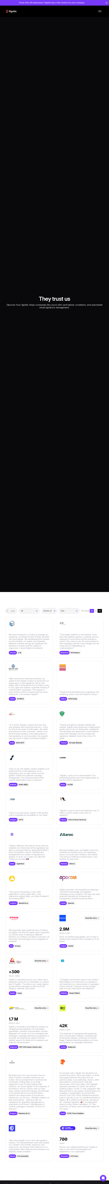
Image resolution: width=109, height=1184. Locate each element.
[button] (100, 11)
